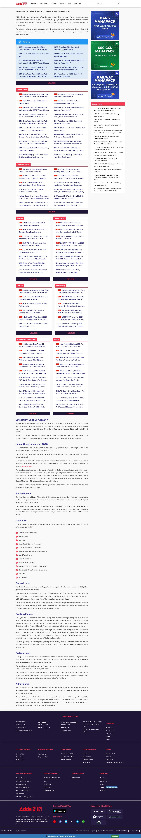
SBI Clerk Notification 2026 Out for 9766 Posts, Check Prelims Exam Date (68, 68)
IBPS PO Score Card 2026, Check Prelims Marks (34, 55)
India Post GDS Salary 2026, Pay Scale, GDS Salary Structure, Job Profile (70, 345)
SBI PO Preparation (22, 778)
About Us (103, 778)
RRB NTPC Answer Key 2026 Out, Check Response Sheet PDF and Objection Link (71, 318)
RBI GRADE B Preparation (24, 797)
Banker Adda (20, 760)
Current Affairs (20, 754)
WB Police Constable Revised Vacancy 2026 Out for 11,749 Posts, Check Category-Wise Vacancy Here (67, 170)
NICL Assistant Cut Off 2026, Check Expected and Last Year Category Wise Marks (68, 149)
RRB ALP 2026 (110, 754)
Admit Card (109, 759)
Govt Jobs (43, 4)
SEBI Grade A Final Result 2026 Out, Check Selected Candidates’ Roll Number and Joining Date (32, 264)
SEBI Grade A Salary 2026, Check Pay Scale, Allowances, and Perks (70, 359)
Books (108, 739)
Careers (108, 787)
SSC (45, 781)
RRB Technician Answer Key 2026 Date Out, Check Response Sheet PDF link (70, 325)
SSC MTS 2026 (21, 728)
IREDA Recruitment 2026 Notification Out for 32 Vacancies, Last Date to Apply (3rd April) (34, 204)
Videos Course (110, 734)
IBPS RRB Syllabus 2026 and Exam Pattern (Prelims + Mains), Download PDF (31, 352)
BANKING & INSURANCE (52, 778)
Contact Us (103, 781)
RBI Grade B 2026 (44, 728)
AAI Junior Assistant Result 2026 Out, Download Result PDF (32, 251)
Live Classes (110, 731)
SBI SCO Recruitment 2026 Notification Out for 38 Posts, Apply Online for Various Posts (69, 177)
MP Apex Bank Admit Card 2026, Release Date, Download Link (68, 271)
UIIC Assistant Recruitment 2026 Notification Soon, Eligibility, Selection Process (32, 177)
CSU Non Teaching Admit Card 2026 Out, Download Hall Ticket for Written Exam (69, 251)
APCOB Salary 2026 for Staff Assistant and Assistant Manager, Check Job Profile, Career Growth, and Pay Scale (70, 406)
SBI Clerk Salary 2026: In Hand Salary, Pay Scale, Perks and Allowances (70, 399)
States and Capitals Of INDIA (115, 762)
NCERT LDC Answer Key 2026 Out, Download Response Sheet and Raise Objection (71, 298)
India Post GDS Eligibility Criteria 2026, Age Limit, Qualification (68, 156)
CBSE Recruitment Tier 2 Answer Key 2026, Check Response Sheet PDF (71, 305)
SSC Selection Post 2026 (24, 730)
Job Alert (108, 756)
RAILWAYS (47, 784)
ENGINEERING (49, 790)
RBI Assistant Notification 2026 (91, 730)
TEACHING (47, 787)
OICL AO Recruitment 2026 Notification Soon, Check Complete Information (31, 184)
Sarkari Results (73, 4)
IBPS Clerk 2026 (66, 728)
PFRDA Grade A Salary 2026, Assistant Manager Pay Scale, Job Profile (70, 379)
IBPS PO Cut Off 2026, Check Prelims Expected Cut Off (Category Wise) (32, 129)
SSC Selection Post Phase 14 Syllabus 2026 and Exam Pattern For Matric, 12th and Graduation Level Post (33, 345)
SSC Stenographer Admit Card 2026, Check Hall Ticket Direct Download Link (33, 48)
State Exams (20, 757)
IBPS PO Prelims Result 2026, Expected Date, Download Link (31, 231)
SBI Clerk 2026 (43, 725)
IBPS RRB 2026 (66, 731)
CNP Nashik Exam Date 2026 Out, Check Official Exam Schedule (33, 170)
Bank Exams (87, 754)
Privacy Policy (133, 830)
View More (52, 83)
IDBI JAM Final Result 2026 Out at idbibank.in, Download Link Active (33, 237)
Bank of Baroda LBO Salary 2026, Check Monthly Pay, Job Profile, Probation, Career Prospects (70, 365)
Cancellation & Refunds (105, 830)
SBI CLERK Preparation (23, 781)
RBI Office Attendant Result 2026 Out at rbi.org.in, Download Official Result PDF (33, 258)
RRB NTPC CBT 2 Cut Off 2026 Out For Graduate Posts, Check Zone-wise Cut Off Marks (34, 136)
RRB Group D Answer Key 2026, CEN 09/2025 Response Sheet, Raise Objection (71, 291)
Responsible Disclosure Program (85, 830)
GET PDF (115, 836)
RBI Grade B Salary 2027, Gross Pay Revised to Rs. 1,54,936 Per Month (70, 372)
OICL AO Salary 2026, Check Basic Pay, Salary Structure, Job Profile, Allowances (70, 392)
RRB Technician (66, 759)
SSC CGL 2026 (21, 722)
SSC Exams (87, 756)
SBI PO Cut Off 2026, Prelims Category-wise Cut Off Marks (68, 55)
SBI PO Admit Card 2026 (69, 722)
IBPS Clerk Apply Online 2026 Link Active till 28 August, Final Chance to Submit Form (33, 75)
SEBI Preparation (21, 784)
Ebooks (108, 736)
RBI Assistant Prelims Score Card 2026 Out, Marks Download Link (68, 136)
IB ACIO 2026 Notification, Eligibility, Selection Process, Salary (32, 190)
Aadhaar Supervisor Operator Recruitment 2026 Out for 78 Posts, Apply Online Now (34, 197)
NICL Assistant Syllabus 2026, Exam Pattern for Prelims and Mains (32, 365)
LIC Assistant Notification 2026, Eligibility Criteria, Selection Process (69, 197)
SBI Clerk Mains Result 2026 (92, 722)
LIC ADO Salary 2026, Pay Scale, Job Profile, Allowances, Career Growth (69, 385)
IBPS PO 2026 (65, 725)
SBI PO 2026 (42, 722)
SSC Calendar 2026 (67, 754)
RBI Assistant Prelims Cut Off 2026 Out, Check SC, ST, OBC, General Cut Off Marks (33, 142)
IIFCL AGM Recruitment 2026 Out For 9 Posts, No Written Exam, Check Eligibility (69, 190)
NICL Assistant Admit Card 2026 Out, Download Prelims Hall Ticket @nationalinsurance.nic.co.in (69, 231)
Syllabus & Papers (57, 4)
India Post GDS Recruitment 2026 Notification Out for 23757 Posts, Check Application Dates (33, 62)
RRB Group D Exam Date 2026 (91, 725)
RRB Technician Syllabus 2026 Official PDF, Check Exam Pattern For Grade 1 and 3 (33, 379)
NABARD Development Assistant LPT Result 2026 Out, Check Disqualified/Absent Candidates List (32, 244)
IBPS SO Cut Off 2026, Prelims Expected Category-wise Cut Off (69, 62)
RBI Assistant (20, 793)
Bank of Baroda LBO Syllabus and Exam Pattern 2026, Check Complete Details (32, 392)
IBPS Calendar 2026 (67, 756)
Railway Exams (88, 759)
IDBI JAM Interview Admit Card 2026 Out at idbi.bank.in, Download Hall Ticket (69, 258)
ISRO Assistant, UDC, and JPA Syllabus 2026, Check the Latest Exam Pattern (33, 372)
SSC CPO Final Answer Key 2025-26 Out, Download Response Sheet (70, 311)
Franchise (103, 790)
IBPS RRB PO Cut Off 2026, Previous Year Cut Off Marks (69, 129)
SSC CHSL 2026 (21, 725)
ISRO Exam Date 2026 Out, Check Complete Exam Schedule (66, 48)
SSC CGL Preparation (23, 790)
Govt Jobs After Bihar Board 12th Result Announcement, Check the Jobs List (68, 204)
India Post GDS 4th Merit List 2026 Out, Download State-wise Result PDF (33, 271)
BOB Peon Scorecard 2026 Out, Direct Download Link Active (68, 75)
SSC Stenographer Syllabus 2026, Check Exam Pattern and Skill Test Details (31, 406)
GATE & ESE (76, 778)
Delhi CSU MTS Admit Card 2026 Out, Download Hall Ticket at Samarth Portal (70, 244)
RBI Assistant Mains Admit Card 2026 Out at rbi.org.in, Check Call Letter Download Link (69, 264)
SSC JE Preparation (22, 787)
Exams (33, 4)
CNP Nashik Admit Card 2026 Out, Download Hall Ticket (70, 237)
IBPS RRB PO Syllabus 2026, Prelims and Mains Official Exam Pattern (31, 359)
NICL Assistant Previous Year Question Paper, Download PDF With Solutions (33, 68)
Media (102, 784)
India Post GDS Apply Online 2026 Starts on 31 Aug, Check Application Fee (33, 156)
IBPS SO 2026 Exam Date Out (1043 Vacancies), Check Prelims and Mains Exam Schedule (68, 142)
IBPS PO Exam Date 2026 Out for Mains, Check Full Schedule (34, 149)
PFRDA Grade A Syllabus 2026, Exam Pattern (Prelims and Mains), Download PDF (33, 385)
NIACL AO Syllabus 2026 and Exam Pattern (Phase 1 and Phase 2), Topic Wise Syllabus (32, 399)
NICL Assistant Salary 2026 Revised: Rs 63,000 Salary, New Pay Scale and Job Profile (69, 352)
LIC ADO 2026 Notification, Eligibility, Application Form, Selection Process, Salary (67, 184)
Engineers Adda (43, 757)
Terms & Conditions (121, 830)
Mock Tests (109, 728)
